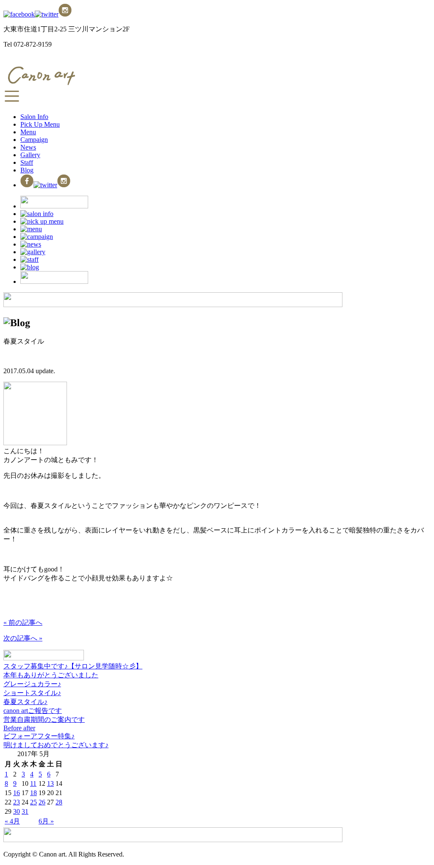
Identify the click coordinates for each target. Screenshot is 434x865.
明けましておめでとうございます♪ (55, 745)
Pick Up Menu (40, 124)
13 (50, 783)
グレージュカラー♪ (32, 684)
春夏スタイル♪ (25, 701)
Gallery (30, 154)
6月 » (46, 821)
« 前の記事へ (22, 622)
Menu (28, 132)
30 (16, 811)
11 (33, 783)
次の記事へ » (22, 638)
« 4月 (12, 821)
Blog (26, 170)
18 (33, 792)
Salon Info (34, 116)
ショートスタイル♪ (32, 692)
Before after (19, 728)
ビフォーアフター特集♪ (39, 736)
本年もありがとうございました (50, 675)
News (28, 147)
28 (59, 802)
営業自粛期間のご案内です (44, 719)
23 (16, 802)
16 (16, 792)
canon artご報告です (32, 710)
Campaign (34, 139)
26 (42, 802)
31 (25, 811)
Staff (26, 162)
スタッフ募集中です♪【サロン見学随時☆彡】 (72, 666)
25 (33, 802)
